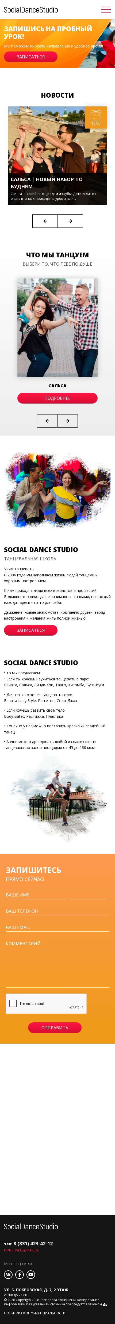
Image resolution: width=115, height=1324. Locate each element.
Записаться (31, 57)
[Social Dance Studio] (31, 9)
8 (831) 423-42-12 (33, 1243)
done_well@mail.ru (21, 1250)
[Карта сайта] (105, 1304)
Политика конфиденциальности (35, 1313)
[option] (57, 43)
